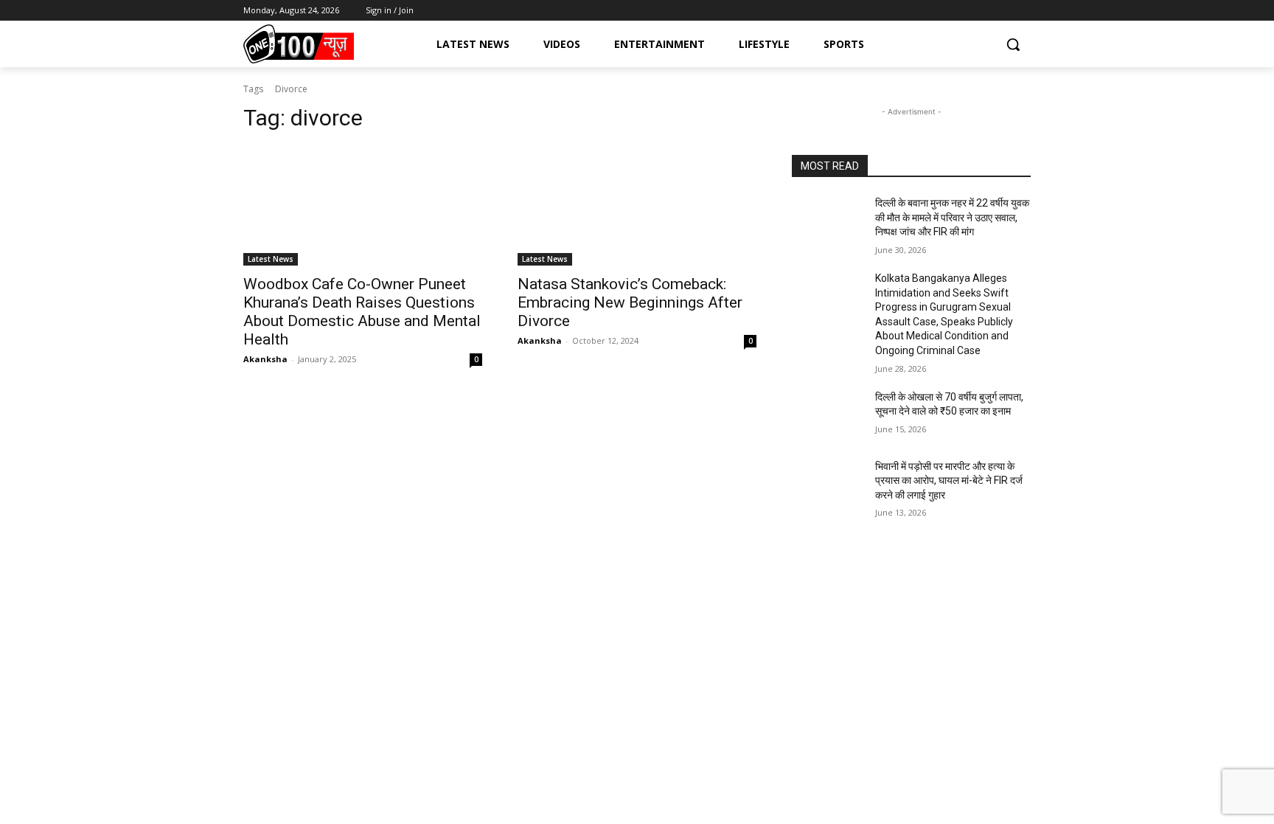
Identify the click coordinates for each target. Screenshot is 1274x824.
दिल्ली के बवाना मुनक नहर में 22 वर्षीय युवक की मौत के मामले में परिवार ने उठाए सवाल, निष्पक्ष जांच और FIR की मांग (952, 217)
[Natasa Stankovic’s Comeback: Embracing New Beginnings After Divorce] (637, 206)
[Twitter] (1001, 10)
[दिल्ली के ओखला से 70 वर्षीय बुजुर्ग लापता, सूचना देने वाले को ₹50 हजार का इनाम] (827, 415)
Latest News (270, 259)
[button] (1013, 44)
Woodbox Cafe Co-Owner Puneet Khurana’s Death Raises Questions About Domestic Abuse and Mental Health (362, 311)
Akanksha (265, 358)
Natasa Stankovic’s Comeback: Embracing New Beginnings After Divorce (630, 302)
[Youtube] (1022, 10)
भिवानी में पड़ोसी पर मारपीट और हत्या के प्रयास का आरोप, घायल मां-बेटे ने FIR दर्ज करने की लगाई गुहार (949, 480)
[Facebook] (961, 10)
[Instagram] (981, 10)
